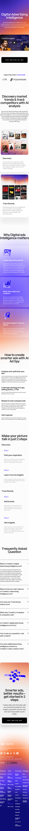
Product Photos (10, 796)
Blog (24, 774)
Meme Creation (10, 781)
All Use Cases (17, 775)
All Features (3, 774)
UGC (16, 792)
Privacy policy (11, 759)
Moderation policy (18, 759)
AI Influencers (3, 784)
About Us (25, 795)
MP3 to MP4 (11, 784)
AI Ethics (25, 792)
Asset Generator (2, 792)
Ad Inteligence (10, 803)
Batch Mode (3, 799)
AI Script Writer (2, 802)
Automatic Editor (10, 799)
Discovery (6, 445)
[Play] (14, 43)
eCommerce (18, 778)
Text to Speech (2, 788)
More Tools (10, 806)
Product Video (2, 796)
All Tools (10, 774)
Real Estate (18, 798)
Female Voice (9, 792)
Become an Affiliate (25, 786)
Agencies (17, 789)
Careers (25, 789)
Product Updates (25, 801)
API (1, 805)
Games (17, 783)
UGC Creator (10, 788)
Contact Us (25, 798)
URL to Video (2, 777)
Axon (16, 800)
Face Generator (10, 777)
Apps (16, 780)
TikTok (17, 795)
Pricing (24, 777)
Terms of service (3, 759)
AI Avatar (2, 780)
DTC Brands (18, 786)
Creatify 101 (26, 782)
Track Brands (7, 491)
